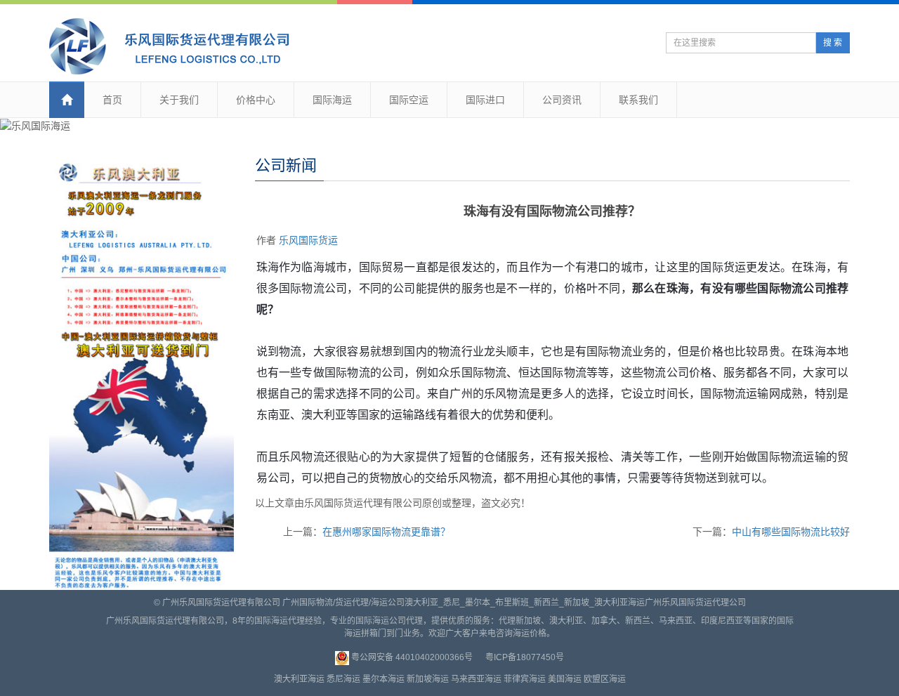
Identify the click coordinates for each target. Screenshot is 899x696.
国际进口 (485, 99)
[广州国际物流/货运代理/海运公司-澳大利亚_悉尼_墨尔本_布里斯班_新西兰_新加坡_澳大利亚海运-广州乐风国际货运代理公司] (177, 46)
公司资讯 (562, 99)
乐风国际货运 (308, 240)
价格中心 (255, 99)
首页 (112, 99)
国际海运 (332, 99)
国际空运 (408, 99)
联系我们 (638, 99)
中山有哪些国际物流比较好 (791, 531)
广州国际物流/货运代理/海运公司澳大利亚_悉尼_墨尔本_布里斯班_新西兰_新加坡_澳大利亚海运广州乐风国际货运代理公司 (514, 603)
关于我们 (179, 99)
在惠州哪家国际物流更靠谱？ (386, 531)
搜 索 (832, 43)
